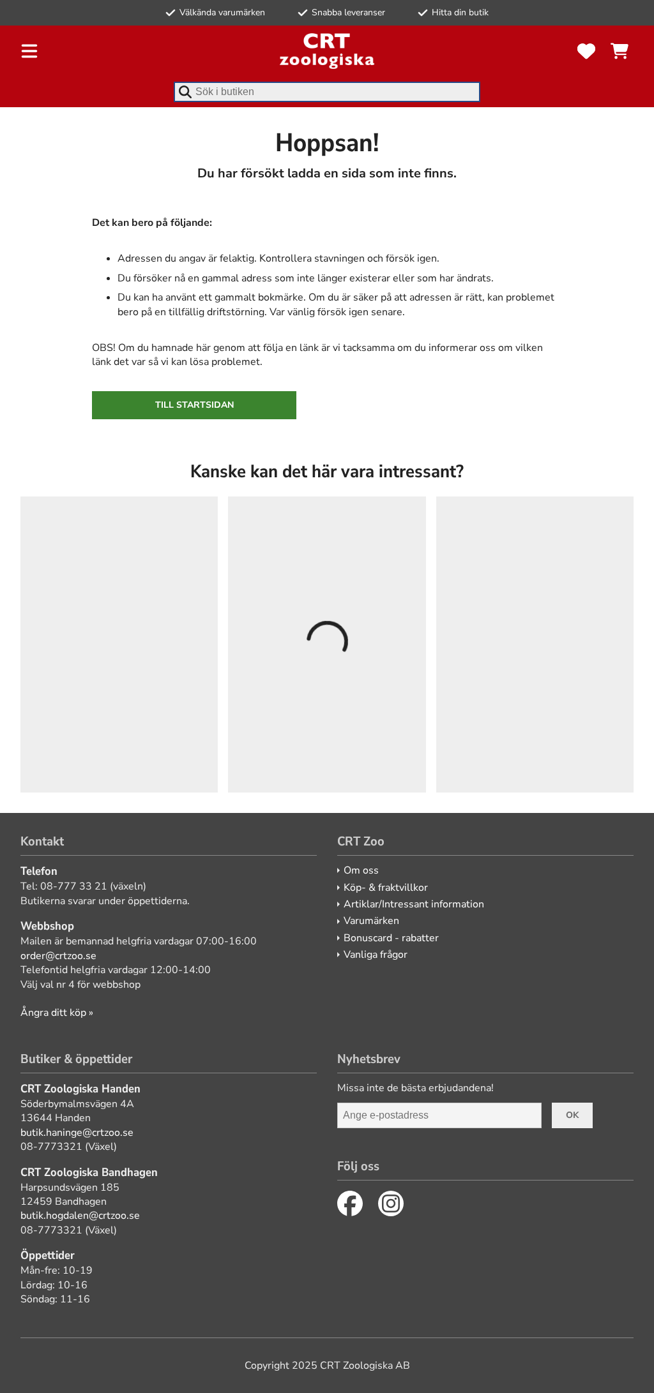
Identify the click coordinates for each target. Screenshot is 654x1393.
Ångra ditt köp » (56, 1013)
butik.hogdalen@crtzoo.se (80, 1216)
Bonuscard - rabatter (391, 938)
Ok (572, 1115)
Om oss (361, 870)
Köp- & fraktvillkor (386, 888)
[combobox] (327, 92)
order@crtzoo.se (58, 956)
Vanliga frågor (375, 955)
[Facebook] (350, 1203)
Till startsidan (194, 405)
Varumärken (371, 921)
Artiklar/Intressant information (414, 904)
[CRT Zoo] (327, 51)
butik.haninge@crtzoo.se (76, 1133)
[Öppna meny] (29, 51)
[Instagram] (391, 1203)
